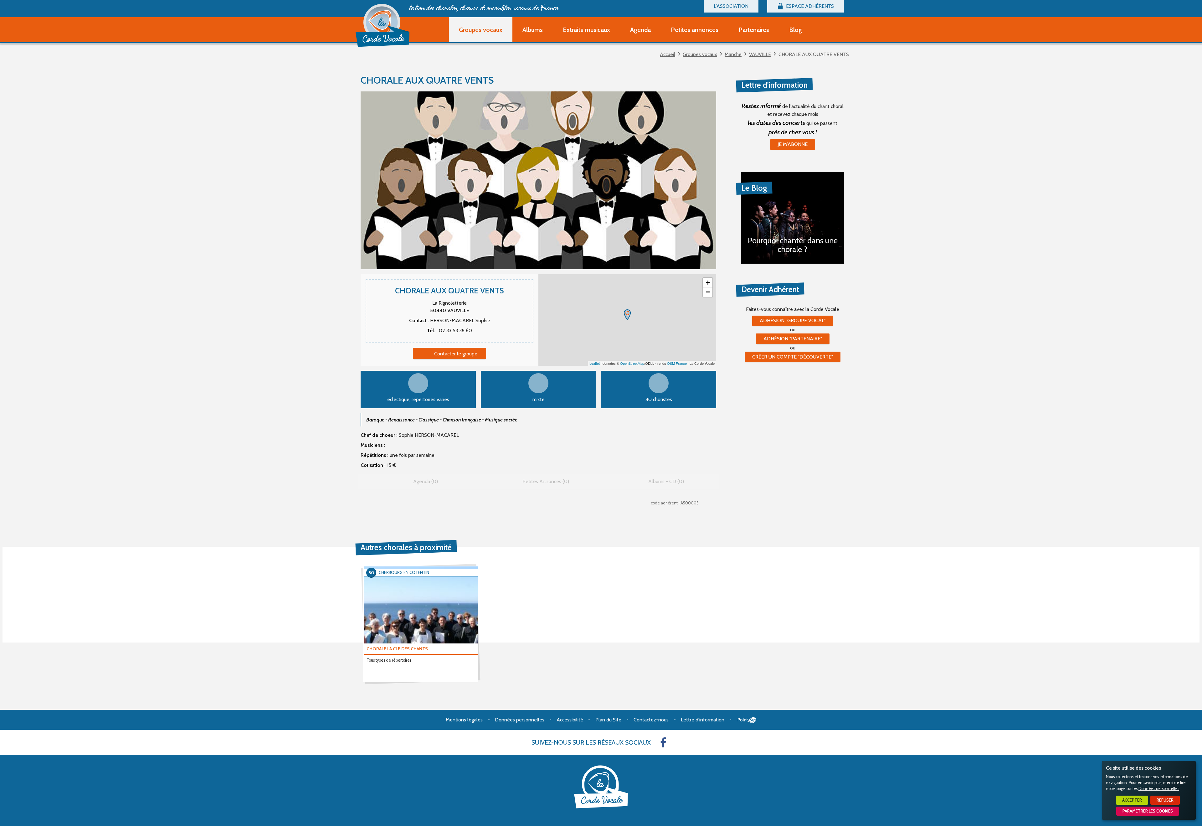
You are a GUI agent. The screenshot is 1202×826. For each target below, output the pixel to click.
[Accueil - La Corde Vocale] (382, 25)
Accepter (1132, 800)
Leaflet (594, 363)
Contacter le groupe (455, 354)
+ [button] (708, 283)
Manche (733, 54)
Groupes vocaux (700, 54)
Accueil (667, 54)
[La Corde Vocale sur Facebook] (663, 742)
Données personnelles (1158, 788)
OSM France (677, 363)
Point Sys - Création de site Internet (747, 720)
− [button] (708, 292)
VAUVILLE (760, 54)
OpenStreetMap (632, 363)
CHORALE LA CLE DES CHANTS (397, 649)
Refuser (1165, 800)
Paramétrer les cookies (1147, 811)
